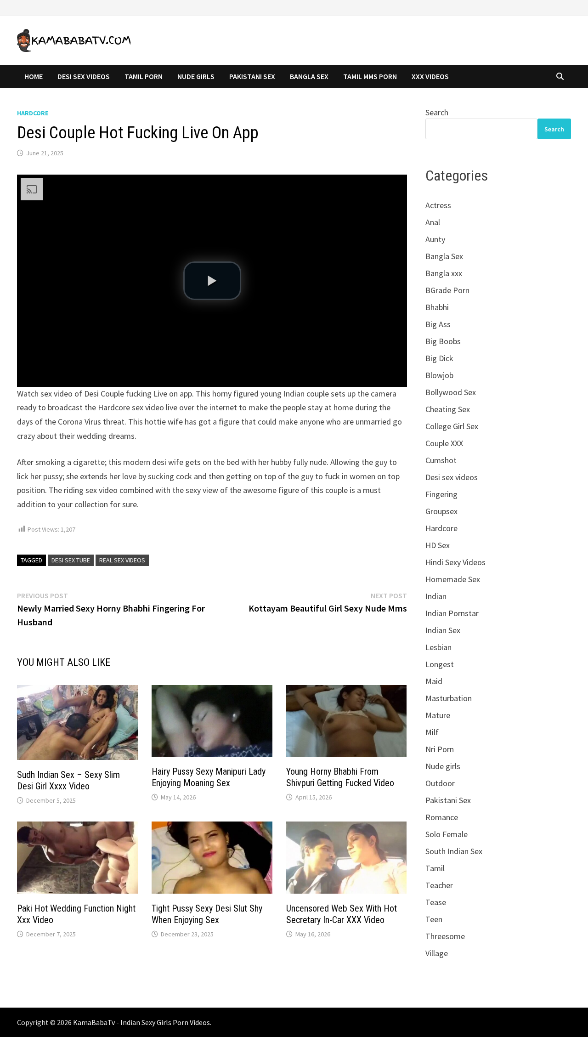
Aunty (435, 239)
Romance (441, 817)
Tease (435, 902)
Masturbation (448, 698)
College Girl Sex (451, 426)
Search (436, 112)
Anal (432, 222)
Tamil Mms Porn (370, 76)
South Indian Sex (453, 851)
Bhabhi (437, 307)
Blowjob (439, 375)
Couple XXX (444, 443)
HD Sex (437, 545)
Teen (433, 919)
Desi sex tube (70, 560)
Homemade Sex (452, 579)
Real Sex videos (122, 560)
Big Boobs (443, 341)
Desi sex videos (451, 477)
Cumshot (441, 460)
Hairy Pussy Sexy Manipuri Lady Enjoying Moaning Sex (209, 777)
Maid (433, 681)
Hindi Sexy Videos (455, 562)
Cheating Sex (447, 409)
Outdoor (440, 783)
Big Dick (439, 358)
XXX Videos (430, 76)
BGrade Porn (447, 290)
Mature (437, 715)
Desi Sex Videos (83, 76)
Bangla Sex (309, 76)
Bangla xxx (443, 273)
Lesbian (438, 647)
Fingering (441, 494)
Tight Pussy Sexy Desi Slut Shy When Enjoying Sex (207, 914)
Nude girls (442, 766)
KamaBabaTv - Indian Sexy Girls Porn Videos (141, 1022)
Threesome (445, 936)
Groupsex (441, 511)
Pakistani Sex (252, 76)
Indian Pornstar (452, 613)
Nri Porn (439, 749)
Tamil (435, 868)
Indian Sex (442, 630)
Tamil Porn (143, 76)
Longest (439, 664)
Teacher (439, 885)
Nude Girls (196, 76)
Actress (438, 205)
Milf (432, 732)
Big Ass (438, 324)
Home (33, 76)
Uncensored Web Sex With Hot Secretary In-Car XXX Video (341, 914)
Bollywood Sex (450, 392)
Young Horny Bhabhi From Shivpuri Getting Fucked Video (340, 777)
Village (436, 953)
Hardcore (32, 113)
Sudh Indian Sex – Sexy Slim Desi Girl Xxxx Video (68, 780)
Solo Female (446, 834)
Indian (436, 596)
